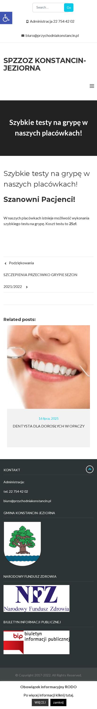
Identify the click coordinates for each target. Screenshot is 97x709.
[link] (6, 18)
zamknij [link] (58, 702)
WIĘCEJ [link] (40, 702)
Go (69, 7)
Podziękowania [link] (21, 263)
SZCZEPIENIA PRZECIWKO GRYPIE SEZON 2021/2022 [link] (40, 280)
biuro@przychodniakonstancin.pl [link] (52, 35)
